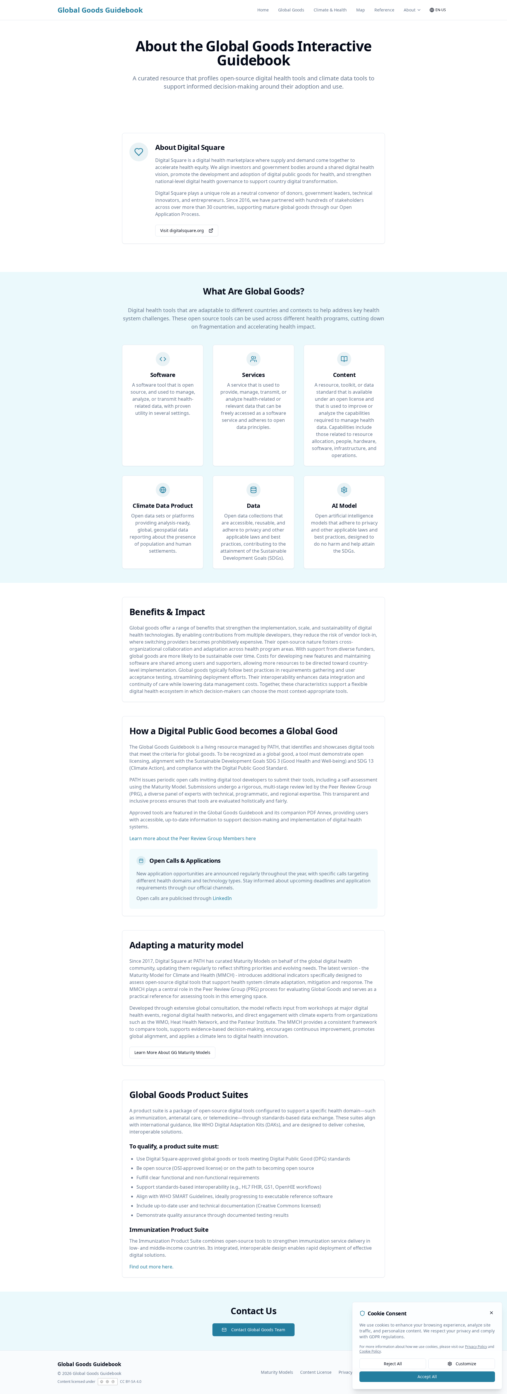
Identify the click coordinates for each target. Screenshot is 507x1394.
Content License (316, 1372)
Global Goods (291, 10)
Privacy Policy (352, 1372)
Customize (466, 1363)
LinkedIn (222, 898)
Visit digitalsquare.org (182, 230)
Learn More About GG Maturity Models (172, 1052)
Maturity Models (277, 1372)
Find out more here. (151, 1266)
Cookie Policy (370, 1351)
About (409, 10)
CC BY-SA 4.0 (130, 1381)
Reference (384, 10)
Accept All (427, 1376)
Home (263, 10)
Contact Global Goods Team (258, 1329)
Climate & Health (330, 10)
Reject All (393, 1363)
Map (360, 10)
